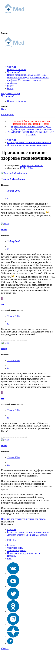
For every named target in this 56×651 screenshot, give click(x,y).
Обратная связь (15, 547)
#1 (8, 198)
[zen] (13, 636)
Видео (10, 85)
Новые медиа (33, 75)
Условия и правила (16, 550)
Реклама (11, 545)
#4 (8, 368)
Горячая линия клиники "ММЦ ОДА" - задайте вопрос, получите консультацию (31, 128)
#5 (8, 418)
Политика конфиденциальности (23, 553)
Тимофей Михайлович (31, 165)
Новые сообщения (16, 69)
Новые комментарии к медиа (27, 76)
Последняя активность (29, 80)
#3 (8, 324)
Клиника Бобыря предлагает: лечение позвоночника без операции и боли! (31, 122)
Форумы (11, 66)
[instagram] (13, 624)
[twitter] (13, 599)
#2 (8, 249)
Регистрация (7, 114)
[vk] (13, 573)
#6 (8, 465)
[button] (4, 33)
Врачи (10, 88)
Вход (3, 109)
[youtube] (13, 586)
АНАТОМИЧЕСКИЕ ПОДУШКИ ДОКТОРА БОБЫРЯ (31, 133)
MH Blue (11, 540)
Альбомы (12, 83)
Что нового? (13, 72)
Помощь (11, 556)
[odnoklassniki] (13, 611)
